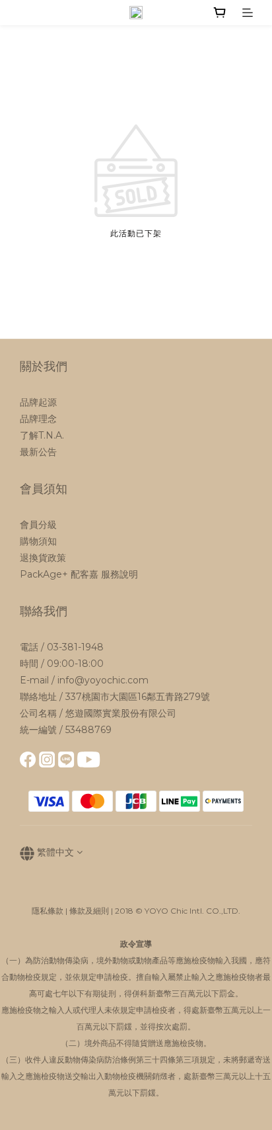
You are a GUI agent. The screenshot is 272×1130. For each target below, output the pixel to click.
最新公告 (38, 452)
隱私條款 (47, 911)
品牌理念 (38, 419)
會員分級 (38, 525)
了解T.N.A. (42, 435)
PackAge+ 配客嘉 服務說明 (79, 574)
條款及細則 (89, 911)
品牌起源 (38, 402)
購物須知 (38, 541)
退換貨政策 (43, 558)
